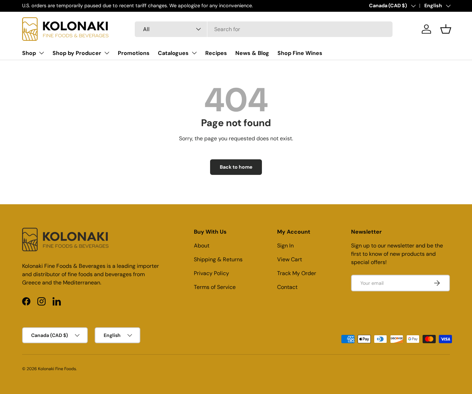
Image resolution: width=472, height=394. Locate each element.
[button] (445, 29)
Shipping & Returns (218, 259)
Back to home (236, 167)
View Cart (289, 259)
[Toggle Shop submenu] (41, 53)
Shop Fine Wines (299, 53)
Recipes (216, 53)
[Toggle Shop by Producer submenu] (107, 53)
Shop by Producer (77, 53)
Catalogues (173, 53)
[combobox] (264, 29)
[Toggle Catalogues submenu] (194, 53)
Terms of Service (215, 287)
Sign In (285, 245)
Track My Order (296, 273)
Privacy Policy (211, 273)
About (201, 245)
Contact (287, 287)
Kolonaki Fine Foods (57, 369)
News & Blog (252, 53)
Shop (29, 53)
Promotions (134, 53)
